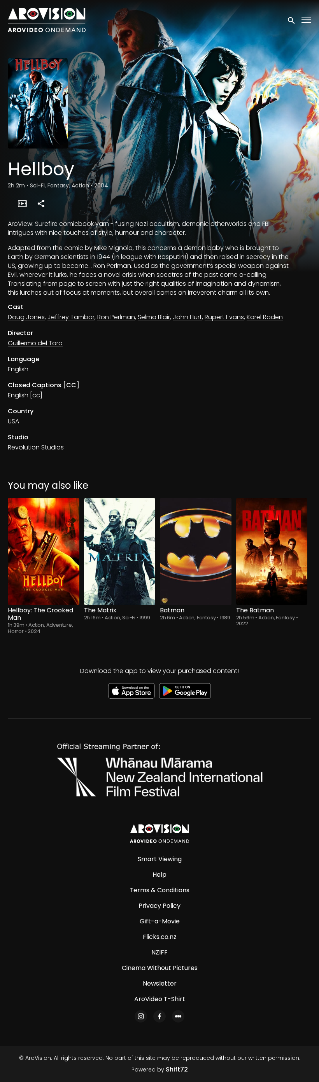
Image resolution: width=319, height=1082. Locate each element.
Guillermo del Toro (35, 343)
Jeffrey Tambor (71, 317)
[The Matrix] (120, 551)
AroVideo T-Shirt (159, 999)
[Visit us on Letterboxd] (178, 1016)
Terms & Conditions (159, 890)
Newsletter (160, 983)
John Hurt (187, 317)
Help (159, 874)
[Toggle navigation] (306, 20)
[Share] (41, 203)
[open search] (292, 20)
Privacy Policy (159, 905)
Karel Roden (265, 317)
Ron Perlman (116, 317)
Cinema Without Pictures (160, 967)
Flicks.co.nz (160, 936)
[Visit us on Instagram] (141, 1016)
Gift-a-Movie (160, 921)
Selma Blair (154, 317)
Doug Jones (26, 317)
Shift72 (177, 1069)
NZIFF (159, 952)
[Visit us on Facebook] (159, 1016)
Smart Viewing (160, 859)
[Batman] (195, 551)
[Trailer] (22, 203)
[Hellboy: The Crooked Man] (43, 551)
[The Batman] (272, 551)
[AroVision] (159, 833)
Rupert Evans (224, 317)
